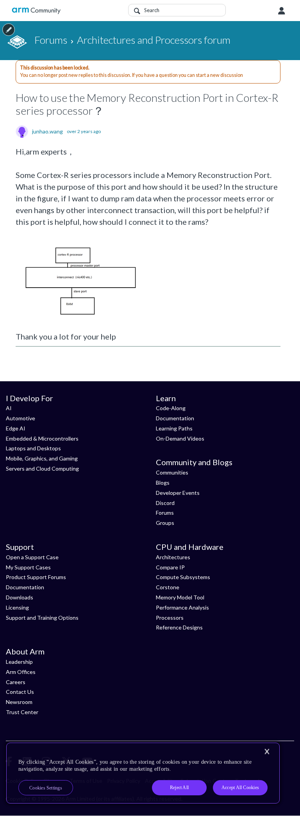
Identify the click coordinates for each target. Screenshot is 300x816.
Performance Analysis (182, 607)
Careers (15, 682)
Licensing (17, 607)
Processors (170, 617)
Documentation (175, 418)
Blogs (163, 482)
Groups (165, 522)
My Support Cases (28, 567)
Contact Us (20, 691)
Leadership (19, 661)
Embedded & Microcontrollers (42, 438)
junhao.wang (47, 131)
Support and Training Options (42, 617)
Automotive (20, 418)
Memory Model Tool (180, 597)
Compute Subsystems (183, 577)
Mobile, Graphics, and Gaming (42, 458)
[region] (143, 773)
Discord (165, 503)
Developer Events (178, 492)
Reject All (179, 787)
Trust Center (22, 712)
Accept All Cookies (240, 787)
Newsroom (19, 702)
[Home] (36, 10)
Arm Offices (21, 671)
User (282, 11)
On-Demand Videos (180, 438)
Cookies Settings (45, 788)
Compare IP (170, 567)
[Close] (266, 751)
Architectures (173, 557)
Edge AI (15, 428)
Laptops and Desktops (33, 448)
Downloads (19, 597)
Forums (165, 512)
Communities (172, 472)
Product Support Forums (36, 577)
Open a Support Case (32, 557)
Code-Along (171, 408)
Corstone (167, 587)
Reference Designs (179, 627)
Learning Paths (174, 428)
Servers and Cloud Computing (42, 468)
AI (9, 408)
